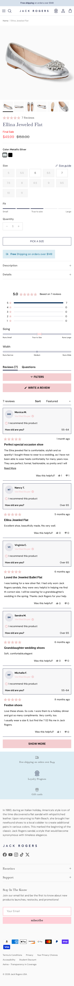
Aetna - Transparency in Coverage (19, 964)
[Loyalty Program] (56, 11)
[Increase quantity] (20, 226)
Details (7, 274)
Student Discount (27, 959)
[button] (37, 117)
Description (10, 265)
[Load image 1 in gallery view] (37, 63)
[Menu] (4, 11)
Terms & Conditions (12, 955)
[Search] (11, 11)
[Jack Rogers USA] (34, 11)
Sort (38, 401)
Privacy (29, 955)
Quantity (8, 219)
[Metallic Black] (10, 155)
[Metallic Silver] (5, 155)
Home (5, 20)
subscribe (37, 920)
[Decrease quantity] (6, 226)
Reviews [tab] (10, 368)
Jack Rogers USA (19, 974)
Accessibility (9, 959)
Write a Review (45, 389)
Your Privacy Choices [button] (47, 955)
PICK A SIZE (37, 241)
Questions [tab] (28, 368)
